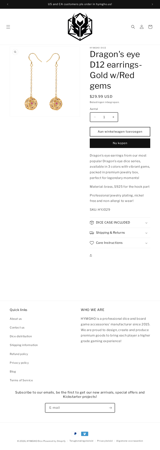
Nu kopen (120, 143)
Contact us (17, 327)
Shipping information (24, 345)
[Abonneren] (110, 408)
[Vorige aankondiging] (7, 4)
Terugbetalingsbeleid (81, 440)
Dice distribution (21, 336)
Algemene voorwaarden (129, 440)
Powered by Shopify (54, 441)
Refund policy (19, 354)
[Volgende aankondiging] (152, 4)
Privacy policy (19, 362)
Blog (13, 371)
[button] (8, 27)
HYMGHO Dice (35, 441)
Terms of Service (21, 380)
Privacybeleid (105, 440)
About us (16, 318)
